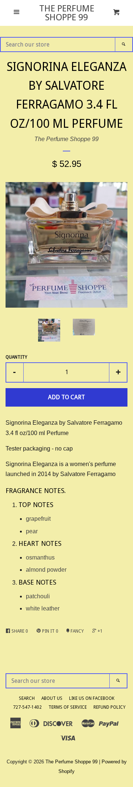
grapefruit (38, 519)
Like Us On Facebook (92, 698)
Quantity (16, 357)
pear (32, 531)
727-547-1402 (27, 707)
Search (27, 698)
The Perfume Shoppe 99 (66, 13)
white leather (42, 608)
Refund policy (109, 707)
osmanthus (40, 557)
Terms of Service (67, 707)
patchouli (38, 596)
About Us (51, 698)
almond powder (46, 570)
